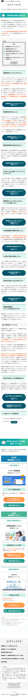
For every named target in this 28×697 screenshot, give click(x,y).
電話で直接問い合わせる (15, 505)
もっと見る (13, 63)
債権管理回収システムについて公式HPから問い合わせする (13, 555)
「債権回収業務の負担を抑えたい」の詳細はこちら (14, 163)
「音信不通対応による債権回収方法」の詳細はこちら (14, 397)
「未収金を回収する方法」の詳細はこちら (14, 299)
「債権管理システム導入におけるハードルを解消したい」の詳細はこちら (14, 222)
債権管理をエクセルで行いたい (13, 46)
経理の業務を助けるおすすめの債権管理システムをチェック (14, 405)
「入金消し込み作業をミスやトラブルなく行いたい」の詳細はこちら (14, 192)
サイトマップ (14, 691)
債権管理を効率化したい (11, 49)
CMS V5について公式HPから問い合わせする (14, 605)
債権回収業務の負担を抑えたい (13, 51)
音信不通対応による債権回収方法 (10, 421)
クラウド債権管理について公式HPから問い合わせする (14, 499)
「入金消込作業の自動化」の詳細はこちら (14, 272)
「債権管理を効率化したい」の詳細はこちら (14, 137)
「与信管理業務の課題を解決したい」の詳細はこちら (14, 248)
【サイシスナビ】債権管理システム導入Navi (12, 1)
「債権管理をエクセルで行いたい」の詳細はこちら (14, 104)
